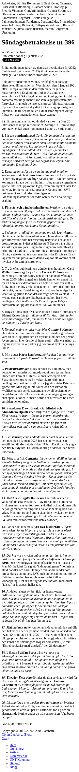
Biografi (15, 763)
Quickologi (17, 748)
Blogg (28, 734)
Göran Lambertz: (12, 734)
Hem (13, 745)
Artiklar (15, 752)
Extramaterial (18, 756)
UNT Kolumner (20, 759)
